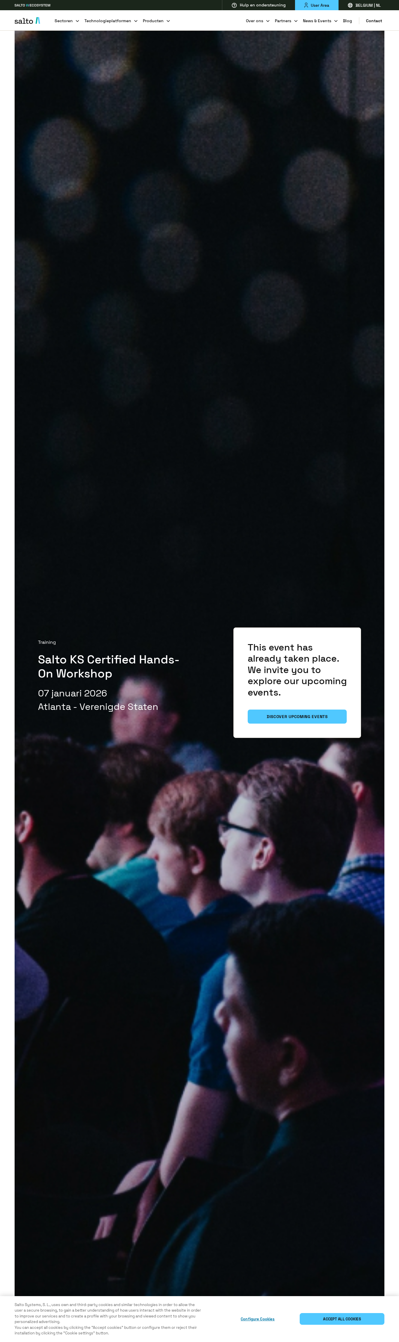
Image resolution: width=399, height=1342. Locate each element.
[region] (199, 1319)
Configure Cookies (258, 1319)
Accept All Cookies (342, 1319)
